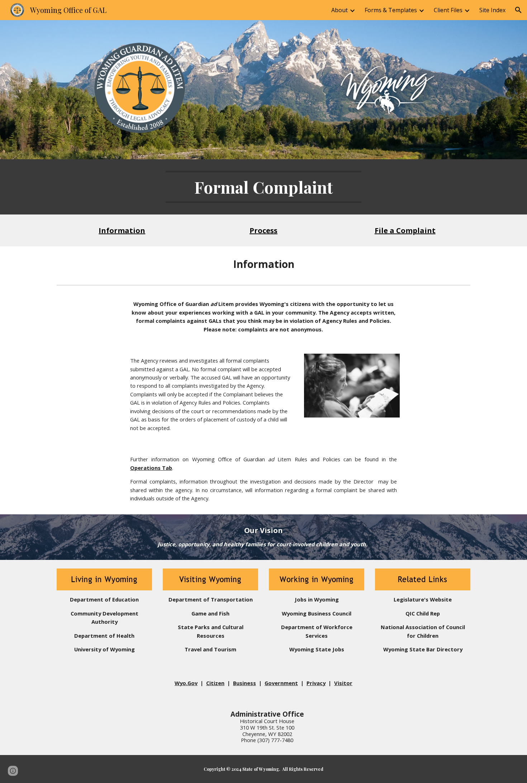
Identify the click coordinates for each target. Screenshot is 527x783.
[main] (263, 187)
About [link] (339, 10)
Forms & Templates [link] (391, 10)
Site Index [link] (492, 10)
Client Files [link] (448, 10)
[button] (518, 10)
